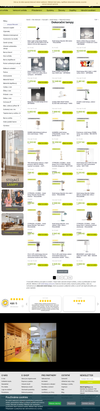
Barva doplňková (9, 60)
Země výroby (8, 42)
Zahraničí (64, 378)
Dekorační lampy (64, 19)
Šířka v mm (7, 91)
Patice (5, 72)
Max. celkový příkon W (11, 106)
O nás (3, 378)
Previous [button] (26, 304)
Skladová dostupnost (10, 35)
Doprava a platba (27, 381)
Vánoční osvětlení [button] (88, 10)
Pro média (4, 387)
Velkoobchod (46, 378)
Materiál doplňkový (10, 83)
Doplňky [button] (72, 10)
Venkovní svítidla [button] (20, 10)
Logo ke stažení (6, 389)
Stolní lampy (54, 19)
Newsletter (4, 384)
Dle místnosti (36, 19)
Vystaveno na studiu (10, 39)
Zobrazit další (62, 271)
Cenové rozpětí (8, 28)
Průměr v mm (8, 94)
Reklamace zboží (26, 387)
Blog (62, 392)
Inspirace (64, 387)
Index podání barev (10, 122)
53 (70, 278)
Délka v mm (7, 98)
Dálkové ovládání (9, 68)
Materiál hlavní (8, 79)
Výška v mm (7, 87)
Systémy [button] (50, 10)
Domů (28, 19)
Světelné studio (6, 381)
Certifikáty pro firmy (48, 392)
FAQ (62, 389)
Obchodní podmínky (27, 389)
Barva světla (7, 118)
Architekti (45, 381)
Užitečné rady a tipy (67, 381)
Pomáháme (5, 392)
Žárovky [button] (61, 10)
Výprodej (6, 31)
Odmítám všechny (88, 403)
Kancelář (45, 19)
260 (14, 306)
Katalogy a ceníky (67, 384)
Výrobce (6, 126)
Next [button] (98, 304)
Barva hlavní (7, 52)
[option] (45, 304)
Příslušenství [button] (37, 10)
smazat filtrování (12, 24)
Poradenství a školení (48, 384)
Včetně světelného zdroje (10, 47)
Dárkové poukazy (27, 392)
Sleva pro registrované (28, 378)
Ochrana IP (7, 102)
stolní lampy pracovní (47, 284)
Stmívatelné (7, 76)
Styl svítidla (7, 56)
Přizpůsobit (71, 403)
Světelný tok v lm (9, 109)
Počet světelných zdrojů (12, 63)
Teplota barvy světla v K (12, 113)
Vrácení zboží (25, 384)
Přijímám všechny (54, 403)
